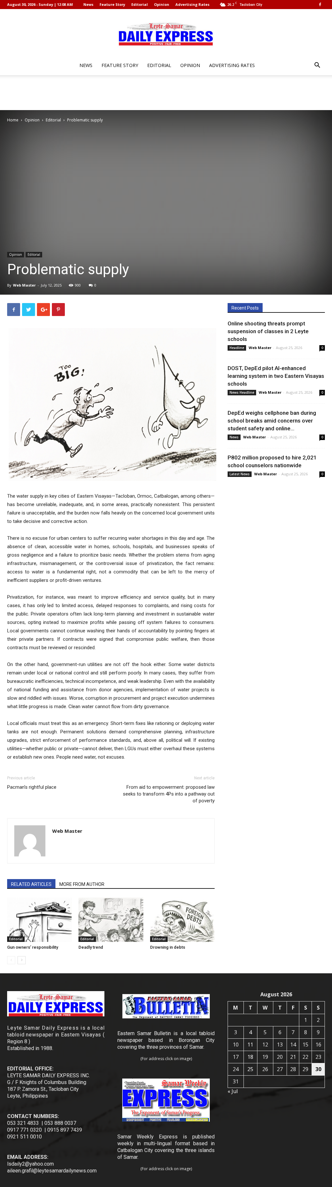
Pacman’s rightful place (31, 787)
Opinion (161, 4)
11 (250, 1044)
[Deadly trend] (110, 920)
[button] (317, 66)
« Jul (233, 1091)
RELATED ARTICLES (31, 884)
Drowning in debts (167, 947)
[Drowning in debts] (182, 920)
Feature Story (112, 4)
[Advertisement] (166, 92)
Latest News (240, 474)
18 (250, 1056)
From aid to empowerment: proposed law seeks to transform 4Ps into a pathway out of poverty (169, 794)
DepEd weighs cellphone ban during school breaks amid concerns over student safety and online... (272, 421)
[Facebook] (320, 4)
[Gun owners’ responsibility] (39, 920)
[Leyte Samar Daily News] (166, 33)
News (88, 4)
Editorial (139, 4)
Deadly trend (90, 947)
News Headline (242, 392)
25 (250, 1069)
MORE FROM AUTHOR (81, 884)
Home (12, 120)
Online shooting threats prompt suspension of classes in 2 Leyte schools (268, 331)
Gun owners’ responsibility (32, 947)
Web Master (24, 285)
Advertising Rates (192, 4)
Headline (237, 347)
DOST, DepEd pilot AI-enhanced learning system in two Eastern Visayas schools (276, 376)
